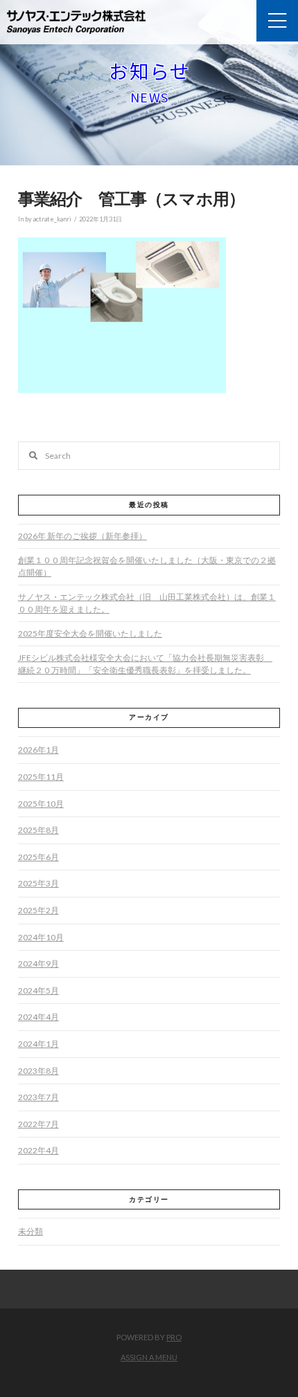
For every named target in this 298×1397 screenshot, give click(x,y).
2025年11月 (41, 776)
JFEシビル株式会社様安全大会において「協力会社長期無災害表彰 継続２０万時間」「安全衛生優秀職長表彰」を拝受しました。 (145, 663)
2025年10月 (41, 803)
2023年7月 (38, 1097)
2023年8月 (38, 1071)
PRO (174, 1337)
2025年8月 (38, 830)
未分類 (30, 1231)
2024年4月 (38, 1017)
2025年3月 (38, 883)
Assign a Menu (149, 1357)
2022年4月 (38, 1150)
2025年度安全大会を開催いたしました (90, 633)
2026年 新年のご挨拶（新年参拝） (82, 536)
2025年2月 (38, 910)
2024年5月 (38, 990)
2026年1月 (38, 750)
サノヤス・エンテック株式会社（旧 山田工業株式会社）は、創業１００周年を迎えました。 (147, 603)
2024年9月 (38, 963)
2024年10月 (41, 937)
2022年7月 (38, 1124)
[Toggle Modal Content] (277, 21)
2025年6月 (38, 857)
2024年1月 (38, 1044)
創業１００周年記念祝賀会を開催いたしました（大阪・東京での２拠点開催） (147, 566)
